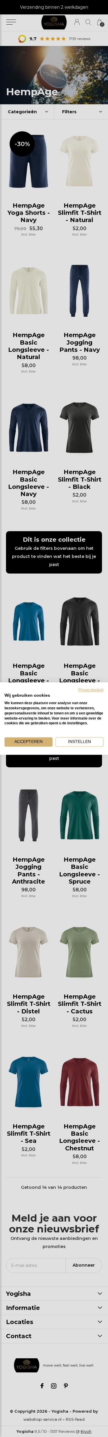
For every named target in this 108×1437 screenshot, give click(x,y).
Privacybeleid (91, 690)
